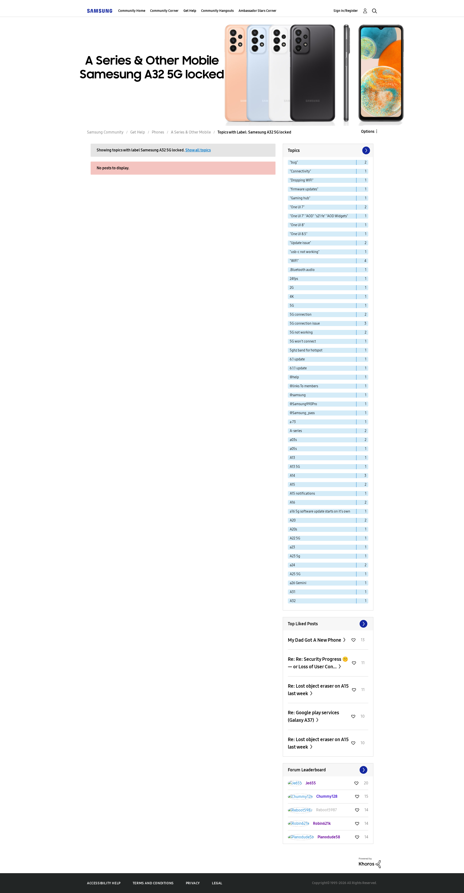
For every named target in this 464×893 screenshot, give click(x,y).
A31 (292, 592)
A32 (293, 601)
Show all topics (198, 150)
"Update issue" (300, 243)
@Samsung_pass (302, 413)
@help (294, 377)
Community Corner (164, 11)
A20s (293, 529)
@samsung (298, 395)
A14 (292, 476)
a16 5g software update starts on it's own (320, 511)
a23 (292, 547)
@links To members (304, 386)
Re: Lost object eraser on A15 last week (318, 689)
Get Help (189, 11)
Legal (217, 883)
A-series (296, 431)
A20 (293, 520)
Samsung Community (105, 132)
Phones (158, 132)
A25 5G (295, 574)
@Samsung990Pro (303, 404)
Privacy (193, 883)
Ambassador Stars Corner (257, 11)
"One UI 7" (297, 207)
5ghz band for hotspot (306, 350)
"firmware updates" (304, 189)
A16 (292, 502)
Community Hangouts (217, 11)
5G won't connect (303, 341)
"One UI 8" (297, 225)
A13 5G (295, 467)
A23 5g (295, 556)
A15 (292, 485)
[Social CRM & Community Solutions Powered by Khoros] (370, 862)
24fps (294, 279)
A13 (292, 458)
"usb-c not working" (304, 252)
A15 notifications (302, 493)
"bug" (294, 162)
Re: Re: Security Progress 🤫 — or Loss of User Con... (318, 663)
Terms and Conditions (153, 883)
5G (292, 306)
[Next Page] (365, 150)
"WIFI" (294, 261)
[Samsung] (99, 10)
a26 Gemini (298, 583)
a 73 (293, 422)
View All (328, 623)
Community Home (131, 11)
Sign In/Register (346, 11)
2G (292, 288)
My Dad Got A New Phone (315, 640)
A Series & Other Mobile (191, 132)
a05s (293, 449)
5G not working (301, 332)
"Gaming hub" (300, 198)
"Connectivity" (300, 171)
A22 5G (295, 538)
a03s (293, 440)
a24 (292, 565)
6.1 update (297, 359)
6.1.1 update (298, 368)
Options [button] (367, 131)
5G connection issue (305, 323)
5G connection (301, 315)
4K (292, 297)
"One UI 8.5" (298, 234)
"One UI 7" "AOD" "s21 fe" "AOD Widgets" (319, 216)
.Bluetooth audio (302, 270)
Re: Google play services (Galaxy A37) (313, 716)
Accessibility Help (104, 883)
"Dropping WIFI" (301, 180)
